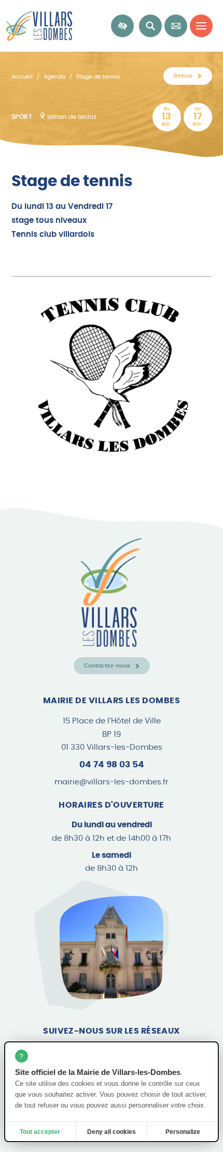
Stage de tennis (98, 77)
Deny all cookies (111, 1131)
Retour (183, 76)
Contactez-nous (107, 666)
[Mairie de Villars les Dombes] (36, 25)
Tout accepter (40, 1131)
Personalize (182, 1131)
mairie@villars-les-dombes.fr (111, 782)
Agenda (54, 77)
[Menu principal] (201, 25)
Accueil (22, 77)
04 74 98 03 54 (111, 764)
